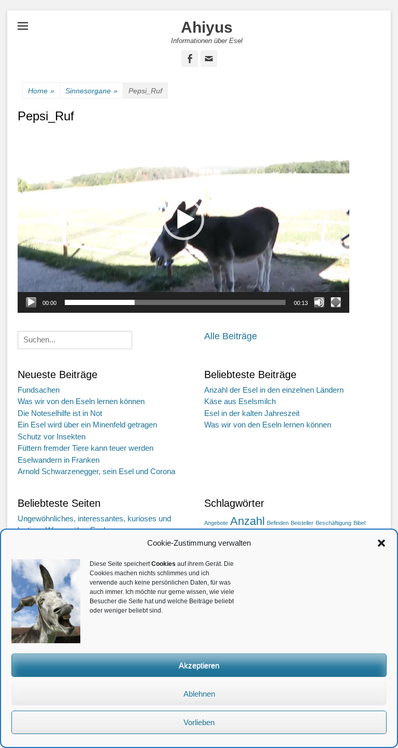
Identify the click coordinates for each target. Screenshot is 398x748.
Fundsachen (39, 389)
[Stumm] (319, 302)
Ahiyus (207, 27)
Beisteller (302, 523)
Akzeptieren (199, 665)
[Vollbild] (336, 302)
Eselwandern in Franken (59, 459)
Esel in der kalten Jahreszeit (252, 413)
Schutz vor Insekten (52, 436)
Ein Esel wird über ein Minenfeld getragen (87, 424)
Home (41, 91)
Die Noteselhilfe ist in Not (60, 413)
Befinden (278, 523)
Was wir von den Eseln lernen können (81, 401)
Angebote (216, 523)
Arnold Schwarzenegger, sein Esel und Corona (96, 471)
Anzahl (247, 521)
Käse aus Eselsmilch (240, 401)
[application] (183, 219)
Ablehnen (199, 693)
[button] (381, 543)
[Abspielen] (31, 302)
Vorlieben (199, 722)
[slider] (175, 302)
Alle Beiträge (230, 336)
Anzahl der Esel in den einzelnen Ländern (274, 389)
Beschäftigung (333, 523)
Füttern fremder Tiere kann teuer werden (85, 448)
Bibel (359, 523)
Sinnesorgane (91, 91)
